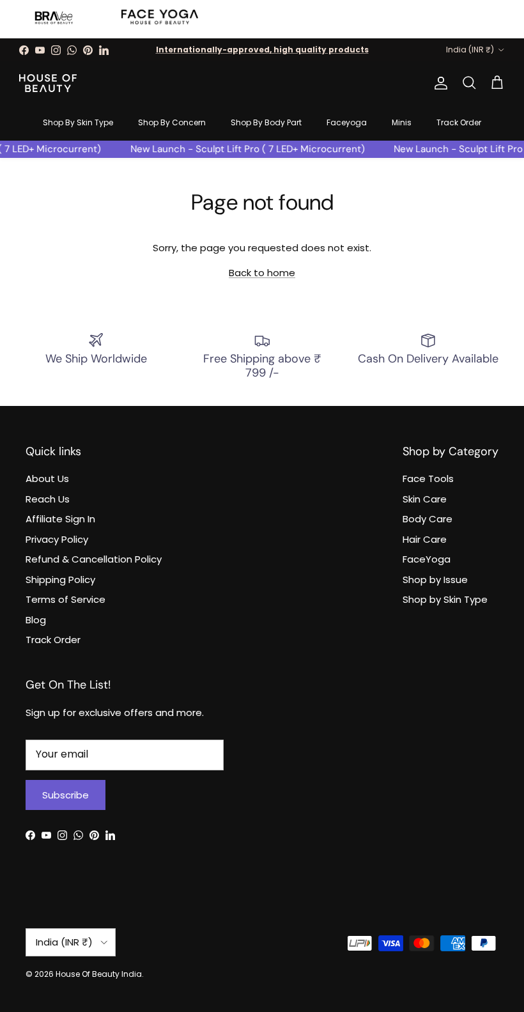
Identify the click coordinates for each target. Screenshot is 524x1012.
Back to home (262, 272)
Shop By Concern (172, 122)
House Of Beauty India (99, 974)
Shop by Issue (435, 579)
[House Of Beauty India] (48, 83)
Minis (402, 122)
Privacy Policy (57, 539)
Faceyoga (347, 122)
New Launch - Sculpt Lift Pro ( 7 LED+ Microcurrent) (242, 149)
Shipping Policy (60, 579)
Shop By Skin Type (78, 122)
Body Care (427, 518)
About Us (47, 478)
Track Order (458, 122)
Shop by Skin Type (445, 599)
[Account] (438, 83)
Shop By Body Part (266, 122)
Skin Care (425, 499)
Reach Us (48, 499)
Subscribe (65, 795)
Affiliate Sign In (60, 518)
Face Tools (428, 478)
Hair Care (425, 539)
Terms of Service (65, 599)
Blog (36, 620)
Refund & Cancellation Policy (94, 559)
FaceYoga (427, 559)
